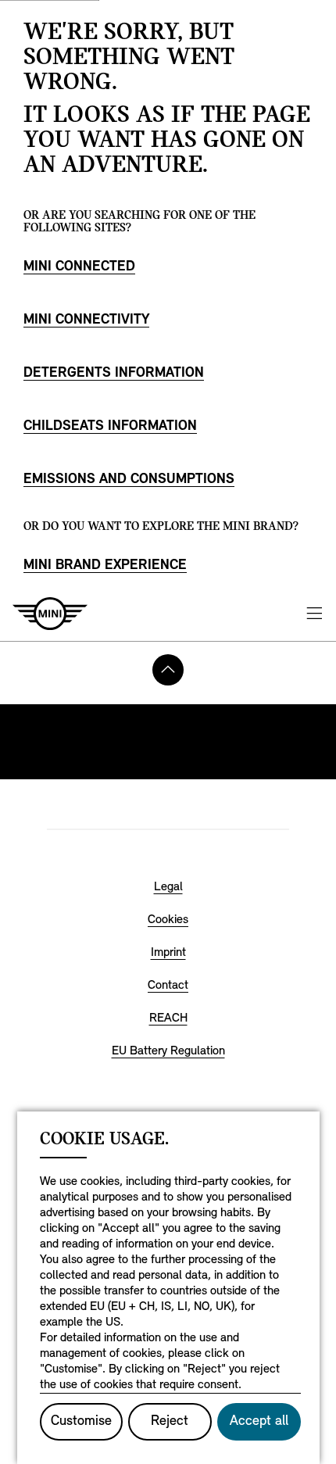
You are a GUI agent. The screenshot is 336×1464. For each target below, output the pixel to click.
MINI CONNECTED (79, 267)
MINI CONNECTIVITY (86, 320)
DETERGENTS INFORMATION (113, 374)
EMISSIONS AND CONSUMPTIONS (128, 480)
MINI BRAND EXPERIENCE (105, 566)
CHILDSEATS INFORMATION (110, 427)
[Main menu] (314, 613)
